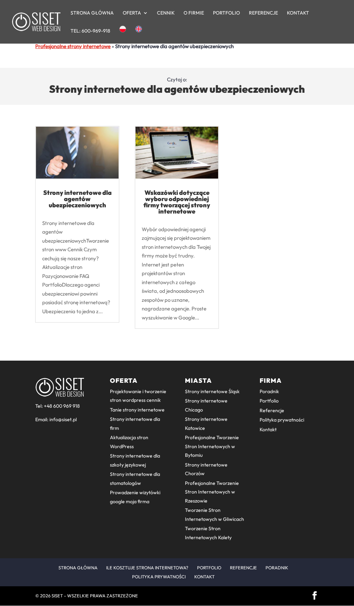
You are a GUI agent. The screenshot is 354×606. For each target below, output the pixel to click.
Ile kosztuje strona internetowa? (147, 567)
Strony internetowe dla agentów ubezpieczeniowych (77, 199)
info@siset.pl (63, 419)
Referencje (263, 13)
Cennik (166, 13)
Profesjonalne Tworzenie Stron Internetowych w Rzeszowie (212, 492)
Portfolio (226, 13)
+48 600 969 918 (62, 406)
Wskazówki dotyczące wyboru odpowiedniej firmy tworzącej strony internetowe (176, 202)
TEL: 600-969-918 (90, 31)
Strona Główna (92, 13)
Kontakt (298, 13)
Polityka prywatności (282, 420)
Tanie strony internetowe (137, 410)
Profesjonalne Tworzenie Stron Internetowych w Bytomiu (212, 446)
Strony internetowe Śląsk (212, 391)
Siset (57, 595)
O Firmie (194, 13)
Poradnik (269, 391)
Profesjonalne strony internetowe (73, 46)
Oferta (132, 13)
